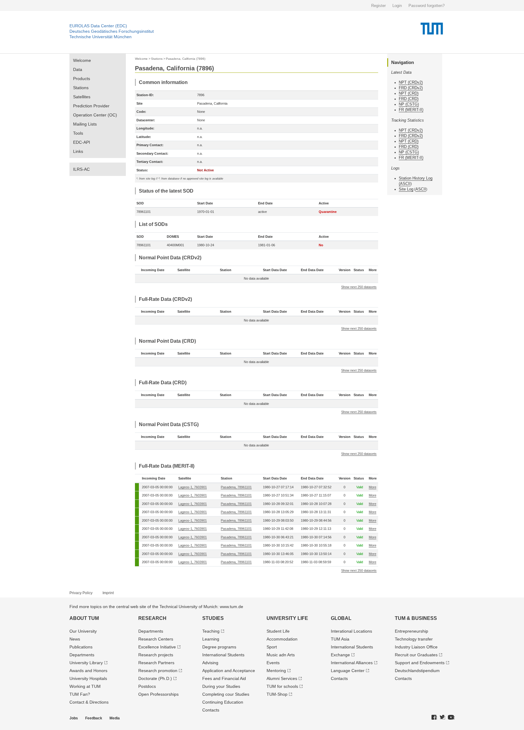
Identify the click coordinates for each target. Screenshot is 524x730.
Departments (81, 654)
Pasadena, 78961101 (236, 487)
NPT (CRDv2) (411, 82)
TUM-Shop (277, 694)
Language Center (347, 670)
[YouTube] (451, 717)
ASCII (405, 183)
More (372, 487)
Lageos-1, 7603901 (192, 487)
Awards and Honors (88, 670)
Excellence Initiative (157, 646)
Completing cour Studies (225, 694)
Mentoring (276, 670)
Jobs (73, 718)
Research (152, 618)
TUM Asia (340, 639)
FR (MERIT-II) (411, 109)
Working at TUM (85, 686)
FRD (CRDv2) (411, 88)
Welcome (82, 60)
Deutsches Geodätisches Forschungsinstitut (111, 31)
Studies (213, 618)
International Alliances (352, 662)
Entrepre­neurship (411, 631)
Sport (272, 646)
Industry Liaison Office (416, 646)
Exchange (340, 654)
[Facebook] (434, 717)
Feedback (93, 718)
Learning (210, 639)
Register (378, 5)
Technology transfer (414, 639)
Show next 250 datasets (359, 287)
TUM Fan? (79, 694)
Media (114, 718)
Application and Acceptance (228, 670)
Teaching (211, 631)
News (74, 639)
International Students (223, 654)
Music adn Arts (281, 654)
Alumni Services (282, 678)
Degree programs (219, 646)
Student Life (278, 631)
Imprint (108, 593)
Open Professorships (158, 694)
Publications (80, 646)
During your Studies (221, 686)
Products (81, 78)
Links (78, 151)
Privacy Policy (80, 593)
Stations (81, 87)
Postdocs (147, 686)
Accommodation (282, 639)
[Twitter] (442, 717)
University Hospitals (88, 678)
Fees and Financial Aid (224, 678)
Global (341, 618)
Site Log (406, 189)
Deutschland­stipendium (417, 670)
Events (273, 662)
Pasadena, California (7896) (185, 58)
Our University (83, 631)
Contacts (210, 710)
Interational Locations (351, 631)
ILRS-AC (81, 169)
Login (397, 5)
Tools (78, 133)
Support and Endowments (420, 662)
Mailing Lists (85, 124)
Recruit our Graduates (416, 654)
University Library (86, 662)
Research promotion (157, 670)
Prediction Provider (91, 105)
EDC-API (81, 142)
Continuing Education (222, 702)
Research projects (155, 654)
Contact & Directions (89, 702)
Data (77, 69)
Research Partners (156, 662)
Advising (210, 662)
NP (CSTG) (409, 104)
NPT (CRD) (408, 93)
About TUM (84, 618)
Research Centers (155, 639)
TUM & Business (416, 618)
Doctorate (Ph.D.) (155, 678)
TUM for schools (282, 686)
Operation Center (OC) (95, 115)
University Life (287, 618)
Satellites (81, 96)
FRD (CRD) (408, 98)
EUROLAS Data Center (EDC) (98, 25)
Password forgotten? (426, 5)
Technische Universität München (100, 36)
